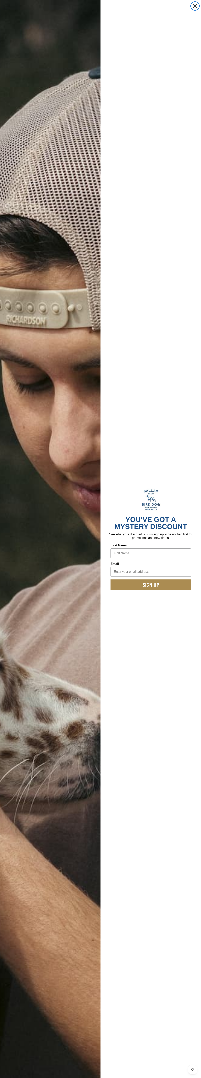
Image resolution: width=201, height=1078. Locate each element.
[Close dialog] (195, 6)
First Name (119, 545)
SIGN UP (151, 584)
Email (115, 563)
